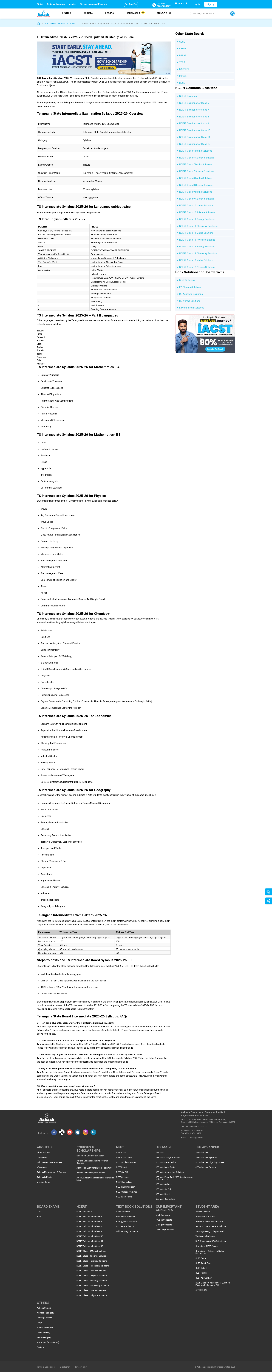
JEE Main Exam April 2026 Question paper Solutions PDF (174, 1178)
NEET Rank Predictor (125, 1187)
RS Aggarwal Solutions (191, 294)
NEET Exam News (124, 1197)
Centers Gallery (43, 1332)
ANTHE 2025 (201, 1290)
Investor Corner (44, 1182)
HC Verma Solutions (189, 301)
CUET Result (201, 1273)
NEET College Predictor (126, 1192)
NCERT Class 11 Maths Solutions (196, 232)
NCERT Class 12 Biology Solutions (197, 246)
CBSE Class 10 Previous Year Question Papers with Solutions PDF (213, 1284)
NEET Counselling (124, 1182)
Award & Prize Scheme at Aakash (211, 1226)
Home (38, 23)
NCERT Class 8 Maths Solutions (195, 178)
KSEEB (182, 48)
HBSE (182, 82)
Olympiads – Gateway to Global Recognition (210, 1252)
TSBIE (182, 62)
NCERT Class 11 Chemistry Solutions (198, 226)
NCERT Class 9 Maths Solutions (195, 191)
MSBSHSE (184, 69)
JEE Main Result (163, 1194)
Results (109, 13)
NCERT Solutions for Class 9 (194, 123)
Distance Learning (56, 4)
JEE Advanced (202, 1152)
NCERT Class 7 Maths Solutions (195, 164)
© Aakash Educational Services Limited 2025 (215, 1367)
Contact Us (42, 1157)
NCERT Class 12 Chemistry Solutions (198, 253)
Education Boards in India (60, 24)
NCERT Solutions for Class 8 (194, 116)
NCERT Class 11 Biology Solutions (197, 219)
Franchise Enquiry (45, 1328)
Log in (197, 4)
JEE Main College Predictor (168, 1157)
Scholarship (135, 13)
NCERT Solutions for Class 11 (194, 137)
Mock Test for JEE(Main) (48, 1342)
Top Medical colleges (205, 1236)
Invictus (72, 4)
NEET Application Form (126, 1162)
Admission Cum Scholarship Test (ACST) (94, 1168)
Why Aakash (42, 1167)
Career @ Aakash (44, 1318)
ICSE (39, 1217)
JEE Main (160, 1152)
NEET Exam (121, 1152)
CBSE (182, 41)
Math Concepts (163, 1215)
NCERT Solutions (188, 96)
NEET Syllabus (122, 1177)
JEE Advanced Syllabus (206, 1157)
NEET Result (121, 1167)
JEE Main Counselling (165, 1199)
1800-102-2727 (163, 6)
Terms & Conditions (46, 1367)
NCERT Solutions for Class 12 (194, 144)
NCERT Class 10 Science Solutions (197, 212)
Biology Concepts (164, 1225)
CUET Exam (201, 1258)
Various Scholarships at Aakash (90, 1173)
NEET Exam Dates (124, 1157)
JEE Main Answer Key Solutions (170, 1172)
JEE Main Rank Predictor (167, 1162)
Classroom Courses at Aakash (90, 1156)
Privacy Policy (81, 1367)
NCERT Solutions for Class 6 (194, 103)
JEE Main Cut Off (163, 1189)
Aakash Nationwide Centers (49, 1162)
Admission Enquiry (45, 1313)
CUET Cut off (201, 1268)
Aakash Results (203, 1212)
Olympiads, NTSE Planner (207, 1246)
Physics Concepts (164, 1220)
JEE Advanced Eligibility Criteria (210, 1162)
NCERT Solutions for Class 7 (194, 109)
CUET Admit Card (203, 1263)
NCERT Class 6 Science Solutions (196, 157)
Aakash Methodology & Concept (52, 1172)
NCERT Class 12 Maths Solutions (196, 260)
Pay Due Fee (131, 4)
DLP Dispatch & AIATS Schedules (211, 1241)
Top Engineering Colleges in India (211, 1231)
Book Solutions (187, 280)
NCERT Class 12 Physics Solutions (197, 267)
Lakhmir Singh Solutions (191, 307)
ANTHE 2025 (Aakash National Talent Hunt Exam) (95, 1179)
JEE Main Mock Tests (165, 1167)
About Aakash (43, 1152)
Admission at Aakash (205, 1217)
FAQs (39, 1323)
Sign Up (211, 4)
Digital (40, 4)
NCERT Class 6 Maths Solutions (195, 150)
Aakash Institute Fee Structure (209, 1221)
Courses (88, 13)
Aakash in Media (44, 1177)
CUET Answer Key (204, 1278)
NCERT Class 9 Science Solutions (196, 198)
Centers (66, 13)
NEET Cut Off (122, 1172)
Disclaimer (65, 1367)
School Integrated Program (93, 4)
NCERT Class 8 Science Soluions (196, 185)
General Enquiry (44, 1337)
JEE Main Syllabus (164, 1184)
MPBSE (183, 76)
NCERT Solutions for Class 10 (194, 130)
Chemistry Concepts (165, 1230)
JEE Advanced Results (206, 1167)
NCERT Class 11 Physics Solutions (197, 239)
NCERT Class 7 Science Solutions (196, 171)
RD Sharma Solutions (190, 287)
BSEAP (182, 55)
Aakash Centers (44, 1308)
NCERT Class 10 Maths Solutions (196, 205)
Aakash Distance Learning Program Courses (92, 1162)
